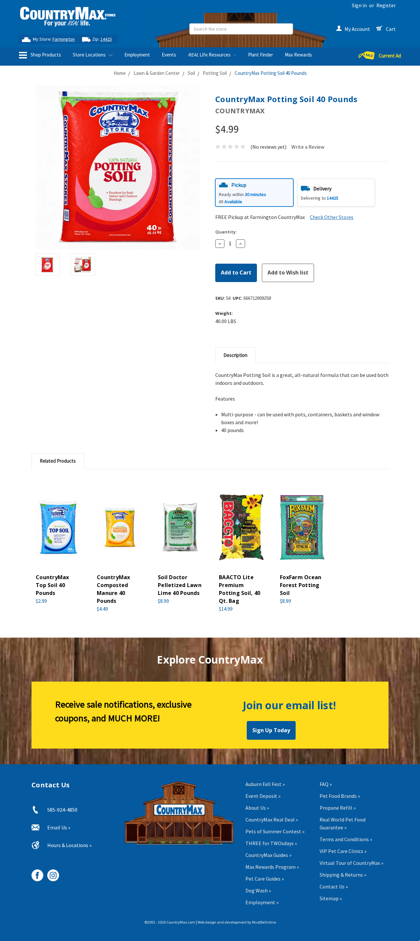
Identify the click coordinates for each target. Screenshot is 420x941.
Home (120, 73)
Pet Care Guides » (264, 878)
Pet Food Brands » (340, 796)
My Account (357, 29)
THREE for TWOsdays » (271, 843)
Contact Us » (334, 886)
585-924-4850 (62, 809)
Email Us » (58, 827)
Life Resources (210, 55)
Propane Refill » (338, 807)
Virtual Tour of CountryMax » (351, 863)
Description (235, 355)
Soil (191, 73)
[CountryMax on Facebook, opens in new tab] (35, 872)
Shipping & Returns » (343, 874)
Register (386, 5)
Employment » (262, 902)
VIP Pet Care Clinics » (343, 851)
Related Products (58, 461)
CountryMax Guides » (268, 855)
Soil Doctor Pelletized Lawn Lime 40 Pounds (179, 585)
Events (169, 55)
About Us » (257, 807)
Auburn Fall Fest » (265, 784)
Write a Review (307, 146)
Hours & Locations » (69, 845)
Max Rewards (298, 55)
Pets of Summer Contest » (274, 831)
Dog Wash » (258, 890)
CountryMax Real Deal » (271, 819)
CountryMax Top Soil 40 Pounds (52, 585)
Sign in (359, 5)
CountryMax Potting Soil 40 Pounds (271, 73)
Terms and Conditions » (346, 839)
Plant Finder (260, 55)
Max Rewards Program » (272, 867)
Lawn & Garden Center (157, 73)
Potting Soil (215, 73)
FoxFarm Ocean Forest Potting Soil (300, 585)
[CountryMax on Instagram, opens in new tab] (50, 872)
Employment (137, 55)
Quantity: (226, 232)
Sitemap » (331, 898)
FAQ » (326, 784)
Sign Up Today (271, 730)
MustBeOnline (264, 922)
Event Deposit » (263, 796)
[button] (254, 193)
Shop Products (45, 55)
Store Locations (90, 55)
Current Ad (390, 56)
